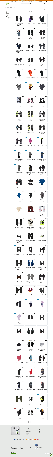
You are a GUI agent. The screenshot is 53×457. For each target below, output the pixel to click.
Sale (41, 5)
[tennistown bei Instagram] (40, 428)
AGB (11, 447)
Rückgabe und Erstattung (14, 448)
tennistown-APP (21, 448)
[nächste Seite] (33, 422)
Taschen (7, 15)
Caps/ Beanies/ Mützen (9, 17)
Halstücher (8, 18)
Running (24, 5)
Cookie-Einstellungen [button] (13, 451)
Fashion (36, 5)
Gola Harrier (30, 447)
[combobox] (6, 1)
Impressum (21, 447)
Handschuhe (8, 19)
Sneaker (7, 10)
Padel (21, 5)
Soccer (30, 5)
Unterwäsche (7, 13)
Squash (15, 5)
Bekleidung (7, 12)
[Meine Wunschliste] (45, 3)
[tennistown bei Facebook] (40, 431)
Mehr (39, 5)
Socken (6, 14)
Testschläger (30, 448)
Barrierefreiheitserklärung (14, 446)
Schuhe (7, 11)
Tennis (12, 5)
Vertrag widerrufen (14, 453)
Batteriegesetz (12, 452)
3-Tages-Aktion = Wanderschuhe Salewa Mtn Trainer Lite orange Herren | (26, 0)
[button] (44, 3)
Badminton (18, 5)
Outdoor (27, 5)
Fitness (33, 5)
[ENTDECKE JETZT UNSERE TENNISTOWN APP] (15, 435)
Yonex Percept (30, 446)
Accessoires (7, 16)
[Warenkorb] (47, 3)
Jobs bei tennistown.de (22, 446)
